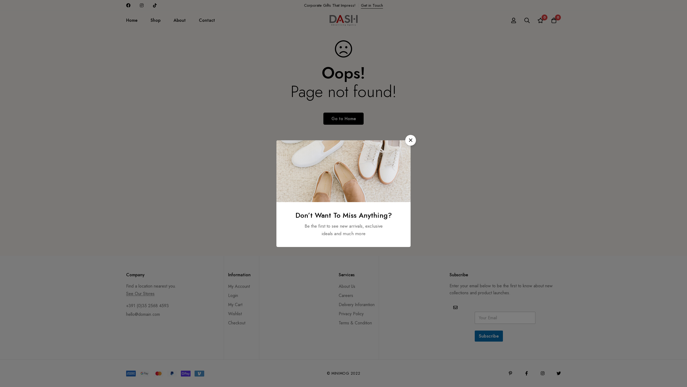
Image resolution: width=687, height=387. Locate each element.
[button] (410, 140)
